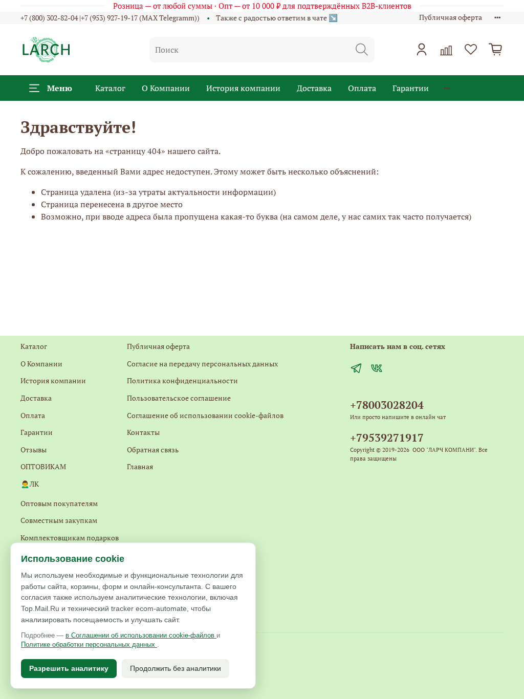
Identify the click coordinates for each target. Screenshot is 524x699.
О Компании (166, 88)
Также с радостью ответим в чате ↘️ (277, 18)
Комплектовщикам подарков (69, 537)
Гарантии (410, 88)
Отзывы (33, 449)
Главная (140, 466)
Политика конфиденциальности (182, 380)
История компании (243, 88)
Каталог (110, 88)
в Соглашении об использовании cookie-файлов (141, 635)
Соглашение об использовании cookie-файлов (205, 415)
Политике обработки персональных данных (89, 644)
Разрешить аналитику (68, 668)
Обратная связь (153, 449)
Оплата (362, 88)
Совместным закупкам (58, 520)
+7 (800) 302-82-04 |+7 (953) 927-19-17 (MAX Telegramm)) (110, 18)
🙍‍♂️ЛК (29, 484)
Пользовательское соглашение (179, 398)
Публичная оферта (450, 17)
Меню (59, 88)
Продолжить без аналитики (175, 668)
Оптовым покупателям (59, 503)
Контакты (143, 432)
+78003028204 (387, 405)
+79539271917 (387, 437)
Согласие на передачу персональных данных (202, 363)
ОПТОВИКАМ (43, 466)
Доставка (314, 88)
